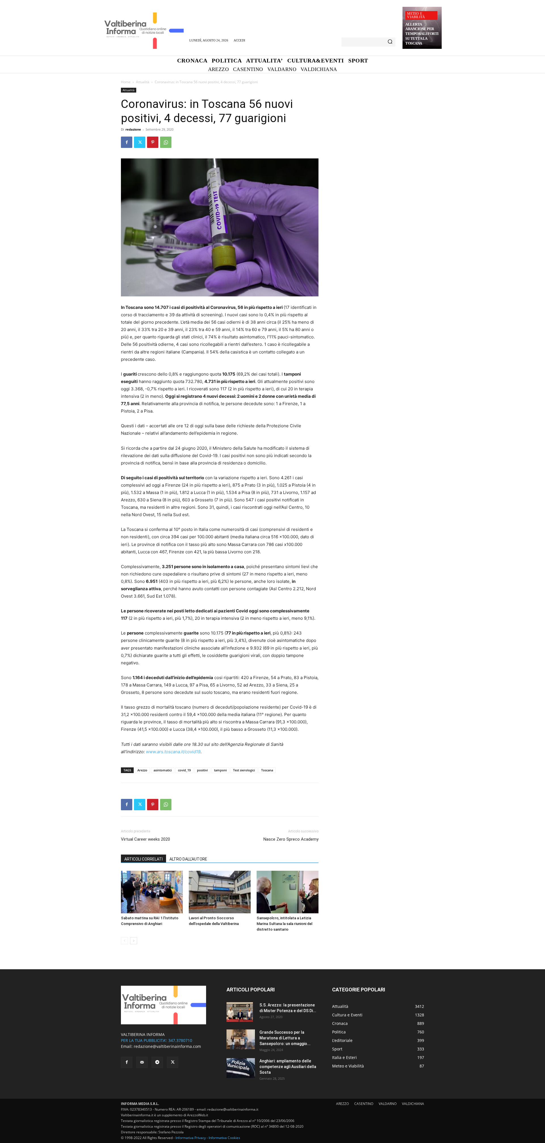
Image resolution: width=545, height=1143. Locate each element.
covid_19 (184, 770)
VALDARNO (388, 1103)
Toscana (267, 770)
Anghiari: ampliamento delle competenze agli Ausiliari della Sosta (287, 1067)
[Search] (390, 42)
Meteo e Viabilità (416, 15)
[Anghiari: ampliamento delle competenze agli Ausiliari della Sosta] (241, 1068)
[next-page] (133, 940)
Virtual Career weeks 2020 (145, 839)
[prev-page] (124, 940)
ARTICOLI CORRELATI (143, 859)
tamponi (220, 770)
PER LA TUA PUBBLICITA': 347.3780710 (156, 1040)
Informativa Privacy (190, 1137)
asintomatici (163, 770)
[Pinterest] (152, 142)
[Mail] (142, 1062)
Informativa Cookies (224, 1137)
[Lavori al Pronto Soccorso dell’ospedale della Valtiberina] (220, 892)
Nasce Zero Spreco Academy (290, 839)
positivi (202, 770)
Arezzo (142, 770)
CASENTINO (363, 1103)
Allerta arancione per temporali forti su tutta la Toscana (422, 34)
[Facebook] (126, 142)
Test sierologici (244, 770)
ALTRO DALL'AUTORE (188, 859)
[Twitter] (139, 142)
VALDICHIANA (413, 1103)
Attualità (142, 81)
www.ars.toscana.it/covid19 (173, 751)
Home (126, 81)
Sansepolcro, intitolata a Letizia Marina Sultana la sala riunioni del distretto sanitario (284, 923)
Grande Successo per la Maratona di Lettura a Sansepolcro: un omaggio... (285, 1038)
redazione (133, 129)
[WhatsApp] (165, 142)
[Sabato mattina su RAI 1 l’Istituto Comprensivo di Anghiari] (152, 892)
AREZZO (342, 1103)
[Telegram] (157, 1062)
